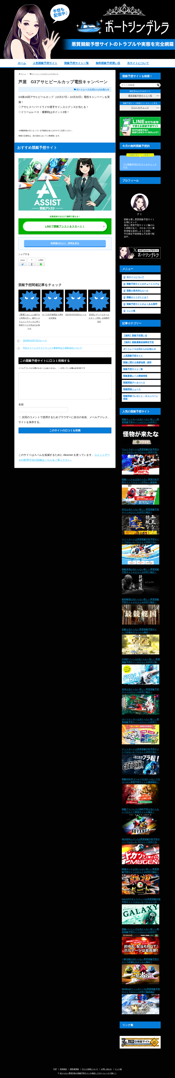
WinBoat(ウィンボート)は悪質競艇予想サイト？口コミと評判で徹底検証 (141, 990)
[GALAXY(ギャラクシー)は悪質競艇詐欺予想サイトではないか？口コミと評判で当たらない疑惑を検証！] (140, 914)
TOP (55, 1069)
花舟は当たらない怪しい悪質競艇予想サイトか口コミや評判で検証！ (140, 690)
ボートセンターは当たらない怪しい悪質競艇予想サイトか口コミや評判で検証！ (140, 721)
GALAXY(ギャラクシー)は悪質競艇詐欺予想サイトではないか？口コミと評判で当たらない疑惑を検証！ (141, 901)
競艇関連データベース (134, 382)
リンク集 (131, 311)
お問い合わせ (106, 1069)
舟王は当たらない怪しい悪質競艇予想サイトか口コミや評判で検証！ (140, 511)
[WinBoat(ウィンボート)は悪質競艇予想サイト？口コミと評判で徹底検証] (140, 1004)
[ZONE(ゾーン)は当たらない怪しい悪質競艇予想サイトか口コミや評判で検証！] (140, 674)
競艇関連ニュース (132, 389)
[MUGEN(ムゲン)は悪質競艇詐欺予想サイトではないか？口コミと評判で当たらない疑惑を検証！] (140, 854)
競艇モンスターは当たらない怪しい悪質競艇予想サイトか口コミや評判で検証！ (140, 421)
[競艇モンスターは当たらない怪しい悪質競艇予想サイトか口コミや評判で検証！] (140, 435)
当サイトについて (138, 63)
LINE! (40, 260)
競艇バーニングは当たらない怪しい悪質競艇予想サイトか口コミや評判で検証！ (140, 931)
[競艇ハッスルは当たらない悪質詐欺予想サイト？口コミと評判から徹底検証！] (140, 495)
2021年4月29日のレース (75, 315)
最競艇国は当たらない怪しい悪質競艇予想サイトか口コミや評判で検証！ (140, 600)
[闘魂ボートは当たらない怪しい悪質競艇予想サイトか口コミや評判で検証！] (140, 884)
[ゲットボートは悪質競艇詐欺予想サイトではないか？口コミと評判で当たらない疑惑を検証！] (140, 764)
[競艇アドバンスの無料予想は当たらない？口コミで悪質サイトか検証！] (140, 824)
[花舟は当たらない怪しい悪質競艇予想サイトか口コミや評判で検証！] (140, 704)
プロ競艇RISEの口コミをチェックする (140, 161)
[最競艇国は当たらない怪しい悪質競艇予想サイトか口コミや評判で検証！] (140, 615)
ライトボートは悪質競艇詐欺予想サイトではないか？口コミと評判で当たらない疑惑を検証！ (140, 541)
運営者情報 (74, 1069)
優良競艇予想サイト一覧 (140, 96)
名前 (21, 404)
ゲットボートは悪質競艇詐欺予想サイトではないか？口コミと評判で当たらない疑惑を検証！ (140, 751)
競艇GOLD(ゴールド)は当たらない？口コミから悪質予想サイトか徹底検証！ (141, 780)
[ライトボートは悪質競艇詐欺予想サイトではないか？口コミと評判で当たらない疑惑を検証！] (140, 554)
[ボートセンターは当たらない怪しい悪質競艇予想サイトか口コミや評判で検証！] (140, 734)
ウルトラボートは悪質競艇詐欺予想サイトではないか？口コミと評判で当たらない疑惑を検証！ (140, 451)
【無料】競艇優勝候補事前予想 (138, 342)
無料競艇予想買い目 (108, 63)
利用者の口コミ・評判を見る (65, 243)
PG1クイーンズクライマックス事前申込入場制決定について (52, 348)
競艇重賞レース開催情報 (135, 376)
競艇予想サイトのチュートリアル (143, 284)
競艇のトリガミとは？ (137, 297)
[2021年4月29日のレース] (76, 301)
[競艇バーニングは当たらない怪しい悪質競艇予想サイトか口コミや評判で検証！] (140, 944)
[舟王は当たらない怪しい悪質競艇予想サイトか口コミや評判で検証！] (140, 525)
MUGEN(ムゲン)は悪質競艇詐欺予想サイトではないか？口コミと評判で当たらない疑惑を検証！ (141, 841)
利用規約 (63, 1069)
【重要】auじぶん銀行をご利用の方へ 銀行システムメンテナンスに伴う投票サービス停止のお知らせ (29, 322)
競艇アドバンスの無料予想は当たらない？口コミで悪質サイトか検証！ (140, 810)
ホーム (22, 63)
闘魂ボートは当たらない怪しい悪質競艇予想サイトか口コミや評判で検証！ (140, 870)
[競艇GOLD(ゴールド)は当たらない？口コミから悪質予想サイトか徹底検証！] (140, 794)
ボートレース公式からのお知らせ (92, 89)
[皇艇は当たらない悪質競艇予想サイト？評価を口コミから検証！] (140, 645)
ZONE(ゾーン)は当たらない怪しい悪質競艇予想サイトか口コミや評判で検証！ (141, 661)
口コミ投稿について (90, 1069)
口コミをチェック (140, 108)
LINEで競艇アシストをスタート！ (65, 226)
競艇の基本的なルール (137, 290)
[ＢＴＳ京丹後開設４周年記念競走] (53, 301)
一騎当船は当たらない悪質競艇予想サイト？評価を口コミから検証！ (140, 960)
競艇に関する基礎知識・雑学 (137, 362)
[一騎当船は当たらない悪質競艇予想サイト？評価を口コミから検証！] (140, 974)
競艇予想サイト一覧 (76, 63)
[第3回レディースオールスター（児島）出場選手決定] (99, 301)
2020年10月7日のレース (35, 340)
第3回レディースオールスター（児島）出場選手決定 (99, 318)
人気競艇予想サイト (45, 63)
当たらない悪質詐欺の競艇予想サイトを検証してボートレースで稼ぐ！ (88, 1073)
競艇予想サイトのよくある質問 (142, 304)
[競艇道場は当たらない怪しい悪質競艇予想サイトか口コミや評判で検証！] (140, 585)
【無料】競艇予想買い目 (135, 335)
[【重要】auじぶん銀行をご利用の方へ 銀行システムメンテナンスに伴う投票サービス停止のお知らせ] (29, 301)
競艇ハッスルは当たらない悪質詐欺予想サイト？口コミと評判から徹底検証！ (140, 481)
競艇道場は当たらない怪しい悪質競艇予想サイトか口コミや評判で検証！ (140, 570)
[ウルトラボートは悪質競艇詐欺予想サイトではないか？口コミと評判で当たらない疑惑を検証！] (140, 465)
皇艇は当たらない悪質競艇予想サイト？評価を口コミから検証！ (139, 630)
